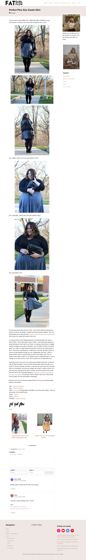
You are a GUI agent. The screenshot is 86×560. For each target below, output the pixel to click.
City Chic (16, 390)
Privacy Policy (21, 449)
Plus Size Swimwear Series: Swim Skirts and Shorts (67, 549)
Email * (31, 470)
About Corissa (10, 538)
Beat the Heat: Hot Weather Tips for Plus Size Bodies (67, 542)
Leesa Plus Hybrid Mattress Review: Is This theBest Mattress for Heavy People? (68, 536)
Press (8, 543)
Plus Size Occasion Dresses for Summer (67, 539)
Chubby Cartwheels (18, 386)
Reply (13, 489)
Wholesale (9, 545)
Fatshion (10, 409)
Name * (13, 470)
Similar (16, 394)
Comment (12, 452)
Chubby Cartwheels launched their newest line (42, 334)
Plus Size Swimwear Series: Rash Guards (67, 546)
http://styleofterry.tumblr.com (18, 506)
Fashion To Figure (18, 388)
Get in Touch (10, 541)
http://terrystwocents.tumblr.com (19, 508)
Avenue (16, 396)
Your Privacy (10, 548)
